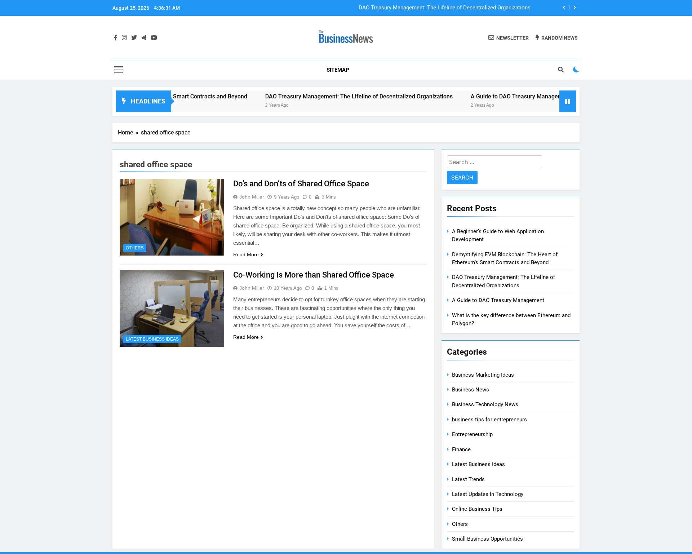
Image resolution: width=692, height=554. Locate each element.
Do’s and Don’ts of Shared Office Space (301, 183)
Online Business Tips (477, 509)
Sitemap (338, 70)
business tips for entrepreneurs (489, 419)
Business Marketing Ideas (483, 375)
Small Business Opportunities (487, 539)
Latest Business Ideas (152, 339)
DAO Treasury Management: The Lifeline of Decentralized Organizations (445, 8)
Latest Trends (468, 479)
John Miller (251, 197)
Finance (461, 449)
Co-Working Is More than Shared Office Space (313, 274)
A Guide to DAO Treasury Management (504, 96)
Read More (246, 254)
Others (135, 248)
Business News (470, 389)
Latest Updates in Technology (487, 494)
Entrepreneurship (472, 434)
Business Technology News (485, 404)
